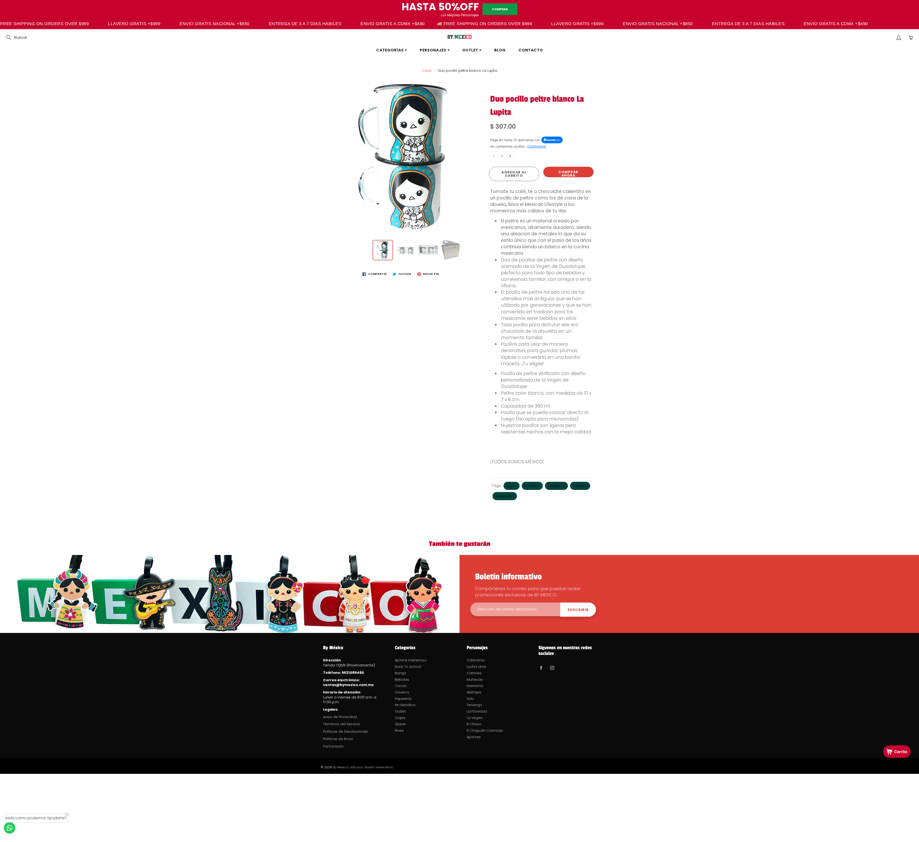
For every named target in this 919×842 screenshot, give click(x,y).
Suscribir (578, 609)
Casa (426, 70)
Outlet (470, 50)
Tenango (474, 705)
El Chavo (474, 724)
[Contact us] (9, 828)
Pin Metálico (405, 705)
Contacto (531, 50)
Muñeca (532, 485)
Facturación (333, 746)
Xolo (470, 698)
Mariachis (475, 685)
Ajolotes (474, 737)
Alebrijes (474, 692)
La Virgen (475, 717)
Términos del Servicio (341, 724)
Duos (511, 485)
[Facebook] (541, 668)
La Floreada (477, 711)
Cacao (401, 685)
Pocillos (580, 485)
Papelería (403, 698)
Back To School (408, 666)
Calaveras (476, 660)
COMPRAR (500, 9)
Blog (500, 50)
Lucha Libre (476, 666)
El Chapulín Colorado (485, 730)
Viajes (400, 717)
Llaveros (402, 692)
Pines (399, 730)
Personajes (434, 50)
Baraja (400, 673)
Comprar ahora (568, 173)
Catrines (474, 673)
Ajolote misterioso (411, 660)
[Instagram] (552, 668)
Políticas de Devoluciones (345, 731)
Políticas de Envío (338, 739)
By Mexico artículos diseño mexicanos (363, 767)
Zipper (400, 724)
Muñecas (556, 485)
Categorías (390, 50)
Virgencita (504, 496)
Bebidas (402, 679)
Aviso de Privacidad (340, 717)
